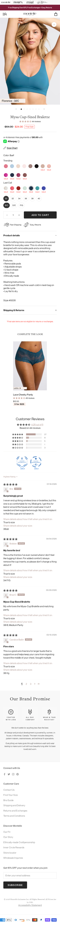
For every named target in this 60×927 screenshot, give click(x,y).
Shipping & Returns (13, 310)
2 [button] (26, 683)
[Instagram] (13, 773)
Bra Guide (8, 800)
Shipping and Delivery (14, 805)
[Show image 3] (27, 109)
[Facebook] (4, 773)
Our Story (8, 837)
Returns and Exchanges (15, 810)
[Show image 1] (21, 109)
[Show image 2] (24, 109)
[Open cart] (55, 14)
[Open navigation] (5, 14)
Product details (11, 235)
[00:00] (30, 61)
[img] (10, 484)
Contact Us (9, 789)
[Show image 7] (38, 109)
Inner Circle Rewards (13, 847)
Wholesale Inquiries (13, 857)
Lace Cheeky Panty (23, 394)
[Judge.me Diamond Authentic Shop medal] (22, 461)
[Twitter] (9, 773)
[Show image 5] (33, 109)
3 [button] (30, 683)
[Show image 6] (36, 109)
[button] (25, 121)
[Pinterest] (17, 773)
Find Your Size (10, 794)
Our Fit (6, 831)
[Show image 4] (30, 109)
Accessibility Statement (30, 905)
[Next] (44, 109)
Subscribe (15, 885)
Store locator (9, 852)
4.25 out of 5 (37, 424)
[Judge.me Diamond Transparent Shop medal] (35, 461)
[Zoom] (54, 24)
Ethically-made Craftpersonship (19, 842)
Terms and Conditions (14, 815)
